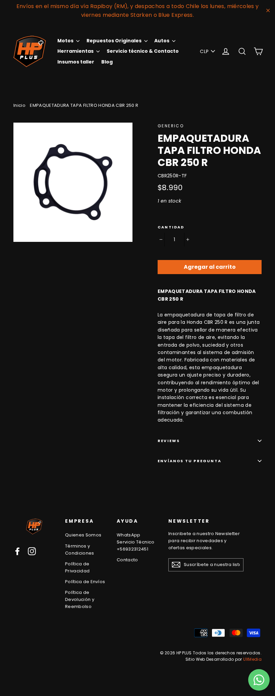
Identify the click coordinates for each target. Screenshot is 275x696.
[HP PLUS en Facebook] (17, 551)
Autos (162, 40)
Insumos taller (75, 61)
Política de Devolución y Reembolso (79, 599)
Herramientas (76, 51)
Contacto (127, 560)
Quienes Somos (83, 535)
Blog (107, 61)
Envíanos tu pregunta (189, 461)
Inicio (19, 105)
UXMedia (252, 659)
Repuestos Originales (115, 40)
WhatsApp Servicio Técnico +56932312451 (136, 542)
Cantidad (171, 227)
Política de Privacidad (77, 567)
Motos (65, 40)
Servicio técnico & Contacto (143, 51)
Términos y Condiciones (79, 549)
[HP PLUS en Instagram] (32, 551)
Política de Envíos (85, 581)
